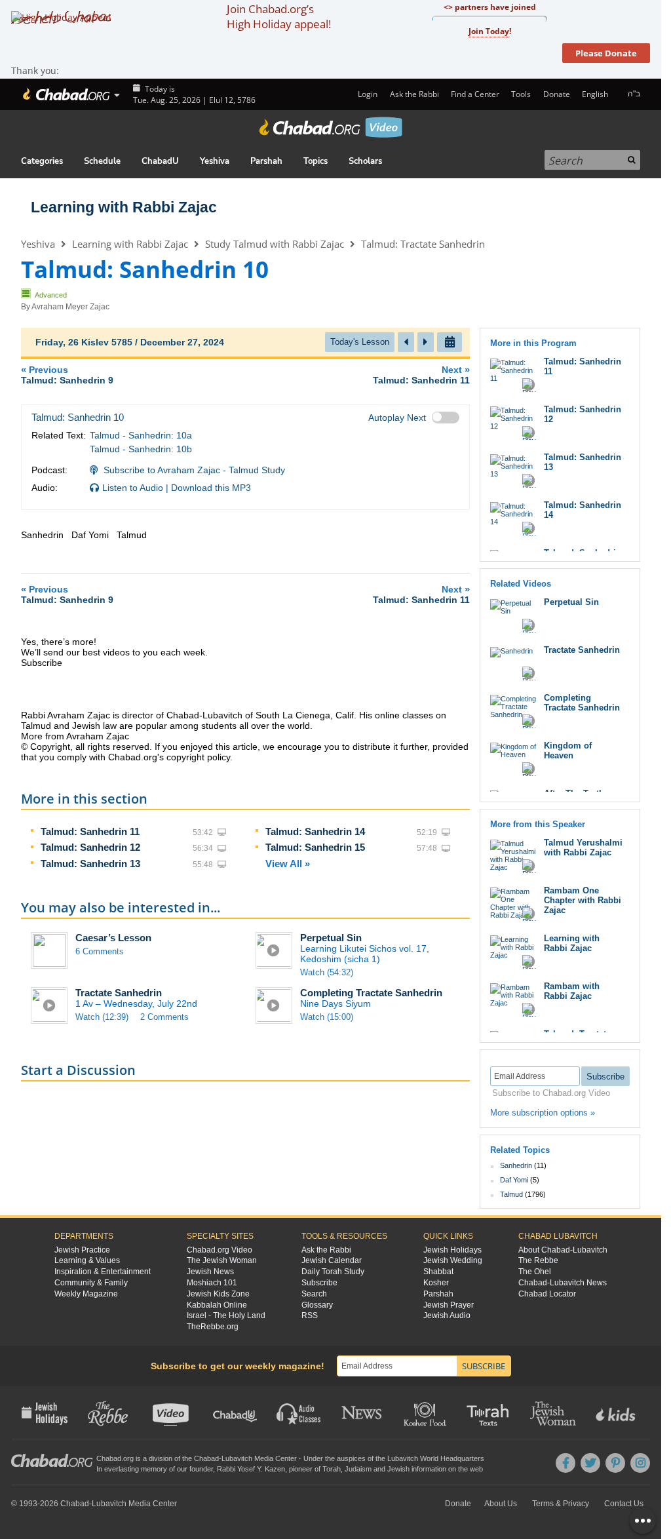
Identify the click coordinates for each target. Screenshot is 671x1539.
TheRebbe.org (213, 1326)
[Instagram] (640, 1463)
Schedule (102, 161)
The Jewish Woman (222, 1260)
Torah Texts (490, 1412)
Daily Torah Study (332, 1271)
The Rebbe (538, 1260)
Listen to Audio (132, 487)
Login (366, 94)
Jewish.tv (172, 1412)
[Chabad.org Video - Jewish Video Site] (331, 127)
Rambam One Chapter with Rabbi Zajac (582, 900)
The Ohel (534, 1271)
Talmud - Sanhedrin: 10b (141, 449)
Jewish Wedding (452, 1260)
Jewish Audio (446, 1315)
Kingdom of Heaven (568, 750)
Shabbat (438, 1271)
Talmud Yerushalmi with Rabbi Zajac (583, 847)
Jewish (398, 1469)
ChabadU (160, 161)
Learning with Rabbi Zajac (124, 207)
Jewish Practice (82, 1250)
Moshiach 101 (212, 1282)
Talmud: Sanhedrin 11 (90, 831)
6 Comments (99, 951)
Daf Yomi (514, 1180)
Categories (42, 161)
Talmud (511, 1194)
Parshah (266, 161)
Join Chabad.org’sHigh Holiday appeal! (279, 16)
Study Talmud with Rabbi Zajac (274, 243)
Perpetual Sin (331, 937)
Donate (556, 94)
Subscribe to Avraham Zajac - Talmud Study (194, 470)
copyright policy (198, 757)
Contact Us (623, 1503)
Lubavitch (236, 1458)
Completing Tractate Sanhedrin (371, 992)
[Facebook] (565, 1463)
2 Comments (164, 1017)
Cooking (426, 1412)
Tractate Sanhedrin (118, 992)
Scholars (365, 161)
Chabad (206, 1458)
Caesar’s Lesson (113, 937)
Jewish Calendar (331, 1260)
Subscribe (319, 1282)
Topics (315, 161)
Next (421, 374)
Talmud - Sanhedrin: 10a (141, 435)
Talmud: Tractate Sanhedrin (423, 243)
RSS (309, 1315)
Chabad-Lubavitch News (562, 1282)
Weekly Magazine (86, 1293)
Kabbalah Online (217, 1305)
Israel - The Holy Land (226, 1315)
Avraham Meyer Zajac (70, 306)
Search (314, 1293)
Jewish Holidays (452, 1250)
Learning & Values (87, 1260)
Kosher (436, 1282)
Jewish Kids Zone (218, 1293)
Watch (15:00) (326, 1017)
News (363, 1412)
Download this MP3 (211, 487)
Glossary (317, 1305)
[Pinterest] (615, 1463)
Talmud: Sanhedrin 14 (315, 831)
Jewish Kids (617, 1412)
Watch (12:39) (101, 1017)
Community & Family (91, 1282)
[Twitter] (590, 1463)
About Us (500, 1503)
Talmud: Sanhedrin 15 (315, 847)
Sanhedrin (516, 1165)
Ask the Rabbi (414, 94)
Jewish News (210, 1271)
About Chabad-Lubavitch (562, 1250)
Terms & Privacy (560, 1503)
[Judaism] (65, 94)
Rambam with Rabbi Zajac (572, 991)
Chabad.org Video (219, 1250)
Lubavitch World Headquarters (435, 1458)
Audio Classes (299, 1412)
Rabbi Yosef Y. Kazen (251, 1469)
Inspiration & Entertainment (102, 1271)
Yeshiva (214, 161)
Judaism (358, 1469)
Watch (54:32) (326, 972)
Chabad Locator (547, 1293)
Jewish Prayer (448, 1305)
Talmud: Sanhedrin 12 (90, 847)
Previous (67, 374)
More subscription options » (542, 1113)
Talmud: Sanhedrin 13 (90, 863)
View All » (287, 863)
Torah (331, 1469)
